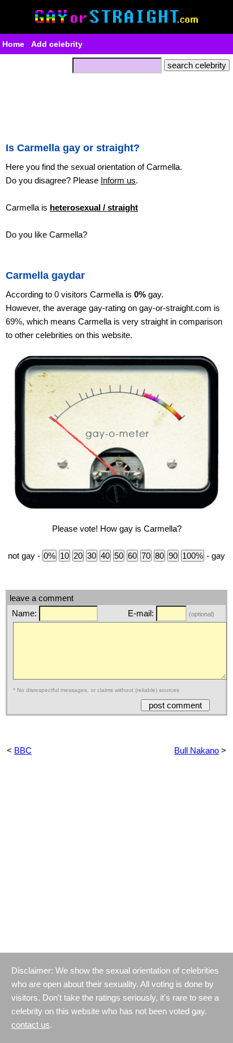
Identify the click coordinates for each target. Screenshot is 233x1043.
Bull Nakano (196, 750)
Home (13, 44)
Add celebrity (57, 44)
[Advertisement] (116, 104)
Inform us (118, 180)
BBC (23, 750)
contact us (30, 1024)
